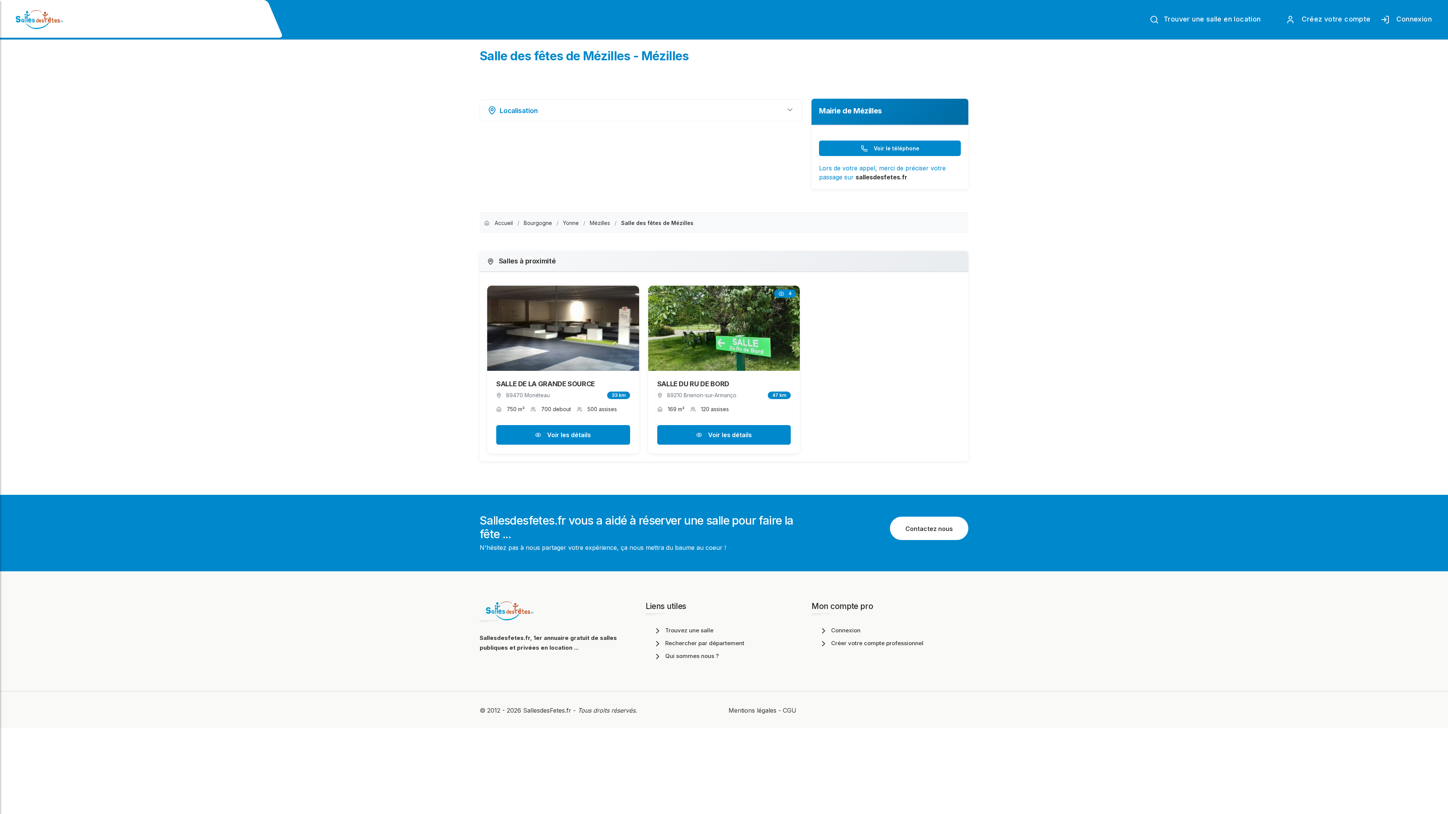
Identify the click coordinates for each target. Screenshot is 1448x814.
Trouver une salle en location (1211, 19)
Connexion (1412, 19)
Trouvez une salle (689, 630)
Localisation (519, 111)
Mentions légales (752, 710)
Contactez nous (929, 528)
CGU (789, 710)
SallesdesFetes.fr (548, 710)
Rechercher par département (704, 643)
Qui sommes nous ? (692, 655)
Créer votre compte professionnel (877, 643)
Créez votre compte (1334, 19)
